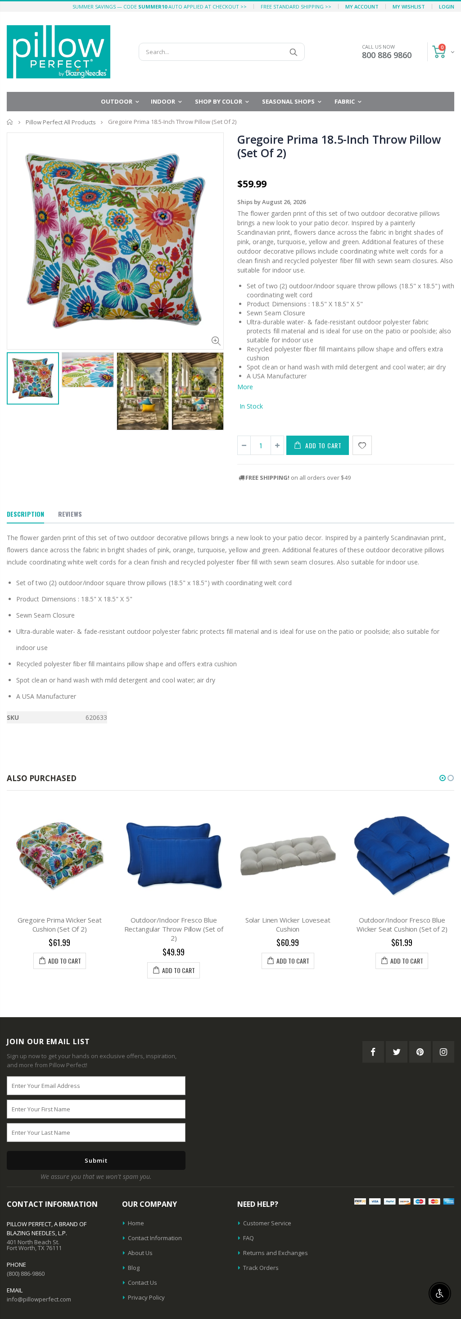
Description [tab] (25, 514)
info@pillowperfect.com (39, 1299)
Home (10, 122)
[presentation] (16, 385)
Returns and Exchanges (275, 1253)
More (245, 386)
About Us (140, 1253)
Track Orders (261, 1268)
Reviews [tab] (70, 514)
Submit (96, 1160)
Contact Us (142, 1282)
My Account (362, 6)
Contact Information (155, 1238)
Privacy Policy (146, 1297)
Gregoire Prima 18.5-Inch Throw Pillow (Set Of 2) (339, 146)
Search (293, 51)
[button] (442, 778)
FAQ (248, 1238)
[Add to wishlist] (362, 445)
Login (446, 6)
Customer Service (267, 1223)
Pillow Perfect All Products (61, 122)
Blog (134, 1268)
